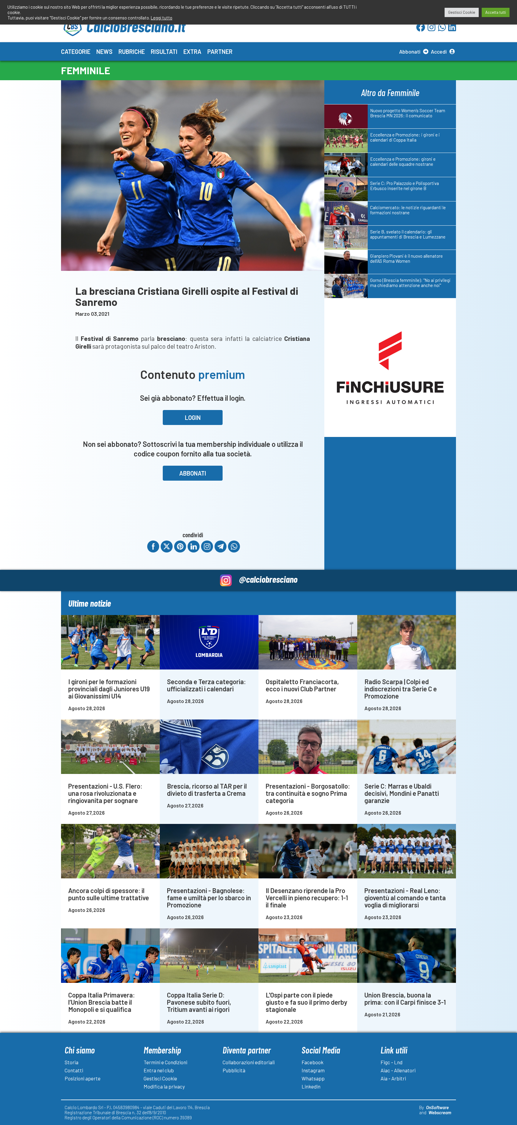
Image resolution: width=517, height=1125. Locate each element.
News (104, 51)
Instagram (313, 1070)
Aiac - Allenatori (398, 1070)
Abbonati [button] (192, 473)
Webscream (439, 1112)
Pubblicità (234, 1070)
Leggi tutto (161, 17)
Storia (71, 1062)
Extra (192, 51)
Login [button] (193, 417)
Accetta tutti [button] (495, 12)
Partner (219, 51)
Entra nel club (159, 1070)
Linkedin (311, 1086)
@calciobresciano (268, 578)
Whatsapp (313, 1078)
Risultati (164, 51)
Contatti (74, 1070)
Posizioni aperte (83, 1078)
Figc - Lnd (391, 1062)
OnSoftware (437, 1107)
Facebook (312, 1062)
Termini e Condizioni (165, 1062)
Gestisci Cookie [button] (461, 12)
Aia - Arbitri (393, 1078)
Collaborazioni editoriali (249, 1062)
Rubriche (131, 51)
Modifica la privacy (164, 1086)
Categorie (75, 51)
